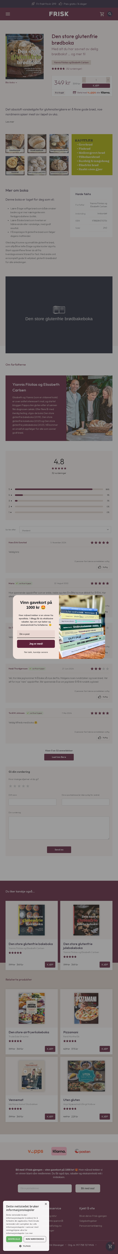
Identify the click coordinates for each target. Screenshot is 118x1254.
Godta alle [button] (14, 1239)
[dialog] (26, 1226)
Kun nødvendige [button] (35, 1239)
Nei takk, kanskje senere (36, 652)
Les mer (29, 1233)
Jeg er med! (36, 643)
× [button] (46, 1204)
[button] (26, 1246)
